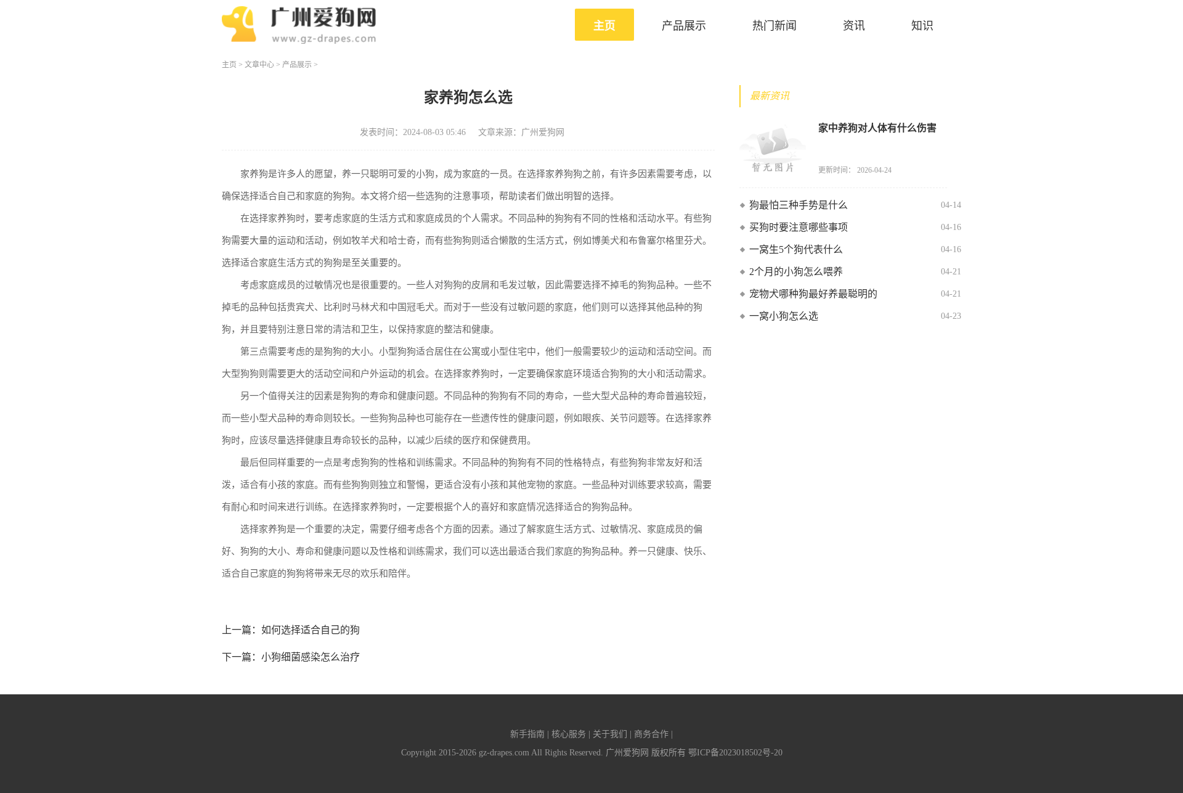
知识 (922, 26)
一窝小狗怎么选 (783, 316)
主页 (604, 26)
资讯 (854, 26)
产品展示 (684, 26)
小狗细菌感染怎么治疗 (310, 657)
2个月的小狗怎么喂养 (796, 271)
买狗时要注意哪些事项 (798, 227)
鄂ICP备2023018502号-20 (735, 752)
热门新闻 (774, 26)
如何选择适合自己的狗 (310, 630)
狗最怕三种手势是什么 (798, 205)
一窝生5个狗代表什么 (796, 249)
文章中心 (259, 64)
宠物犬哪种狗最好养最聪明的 (813, 294)
